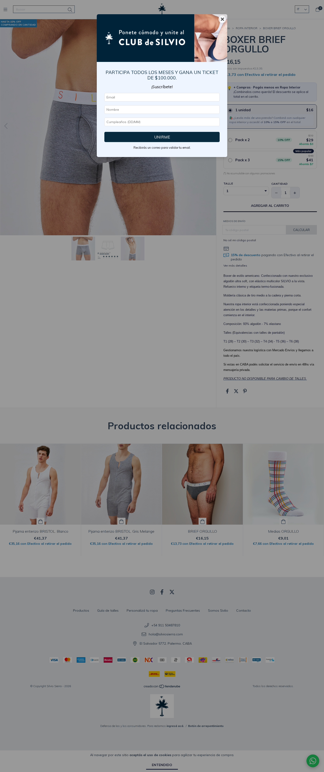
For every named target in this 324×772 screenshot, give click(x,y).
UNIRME (162, 136)
